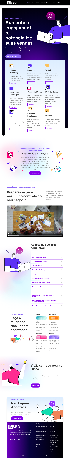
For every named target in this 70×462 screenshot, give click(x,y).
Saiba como (35, 385)
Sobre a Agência (35, 2)
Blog (54, 2)
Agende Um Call (17, 418)
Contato (58, 2)
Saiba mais (13, 83)
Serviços (48, 2)
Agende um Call (35, 173)
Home (28, 2)
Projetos (43, 2)
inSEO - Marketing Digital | (44, 455)
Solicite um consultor (13, 56)
